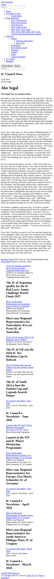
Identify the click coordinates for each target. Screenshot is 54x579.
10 (11, 573)
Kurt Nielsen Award (19, 48)
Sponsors (14, 50)
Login (3, 4)
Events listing (16, 16)
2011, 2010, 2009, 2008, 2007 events (26, 32)
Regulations (15, 45)
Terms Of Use (31, 575)
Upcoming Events (13, 14)
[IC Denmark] (7, 2)
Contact (14, 52)
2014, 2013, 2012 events (21, 29)
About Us (10, 36)
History (14, 39)
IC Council (10, 59)
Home (8, 11)
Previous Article (7, 259)
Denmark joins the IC (24, 41)
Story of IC (20, 43)
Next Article (6, 262)
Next (14, 573)
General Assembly (18, 57)
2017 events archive (19, 20)
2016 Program (16, 25)
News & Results (12, 18)
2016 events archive (19, 23)
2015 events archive (19, 27)
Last (17, 573)
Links (13, 54)
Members (9, 61)
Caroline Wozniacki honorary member (26, 34)
